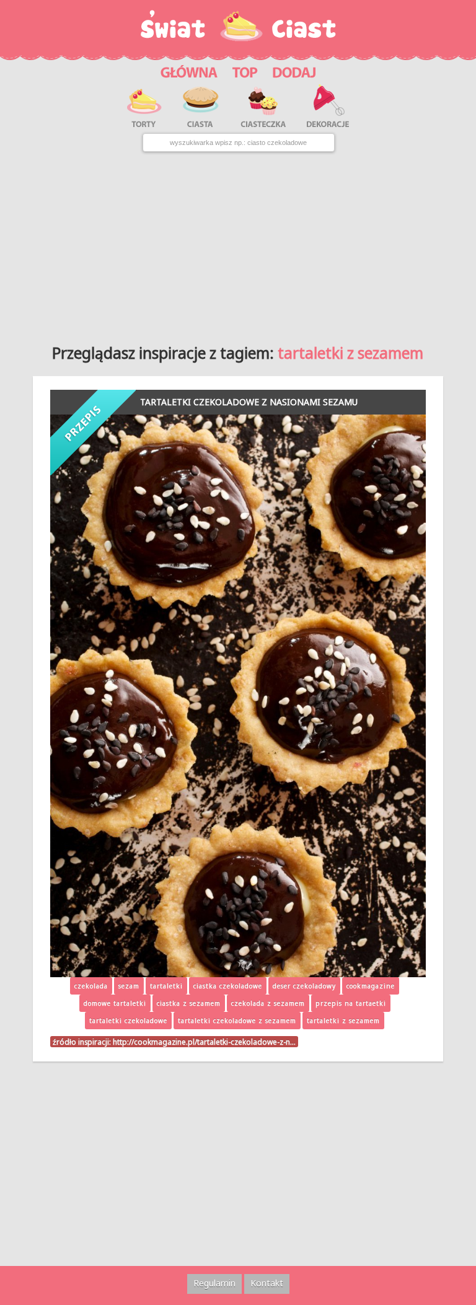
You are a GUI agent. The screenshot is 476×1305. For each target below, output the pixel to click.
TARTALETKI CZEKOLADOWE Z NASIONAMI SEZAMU (249, 402)
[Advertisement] (238, 243)
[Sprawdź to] (245, 71)
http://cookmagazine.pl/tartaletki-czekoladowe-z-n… (204, 1042)
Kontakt (266, 1283)
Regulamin (214, 1283)
